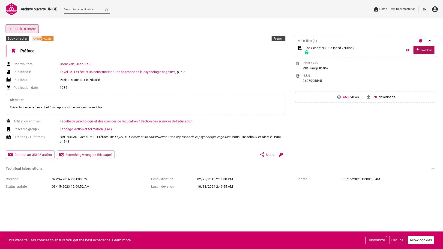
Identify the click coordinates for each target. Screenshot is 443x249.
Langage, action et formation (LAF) (86, 129)
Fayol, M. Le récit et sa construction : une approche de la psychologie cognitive (117, 72)
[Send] (106, 9)
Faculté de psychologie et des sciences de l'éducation (99, 121)
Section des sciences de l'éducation (166, 121)
